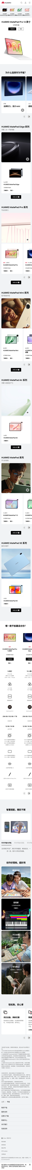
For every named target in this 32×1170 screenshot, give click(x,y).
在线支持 (4, 1128)
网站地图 (3, 1141)
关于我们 (4, 1124)
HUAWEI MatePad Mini (10, 350)
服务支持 (4, 1112)
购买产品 (4, 1107)
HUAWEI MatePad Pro (10, 265)
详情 (2, 1168)
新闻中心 (4, 1120)
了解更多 (12, 29)
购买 (21, 29)
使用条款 (3, 1145)
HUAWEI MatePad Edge (11, 184)
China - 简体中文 (7, 1138)
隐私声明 (3, 1148)
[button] (21, 2)
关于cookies (4, 1151)
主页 (2, 1102)
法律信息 (3, 1154)
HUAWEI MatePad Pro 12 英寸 (16, 21)
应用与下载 (5, 1116)
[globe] (2, 1138)
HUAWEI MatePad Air (11, 438)
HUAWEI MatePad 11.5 (10, 515)
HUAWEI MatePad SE (11, 601)
